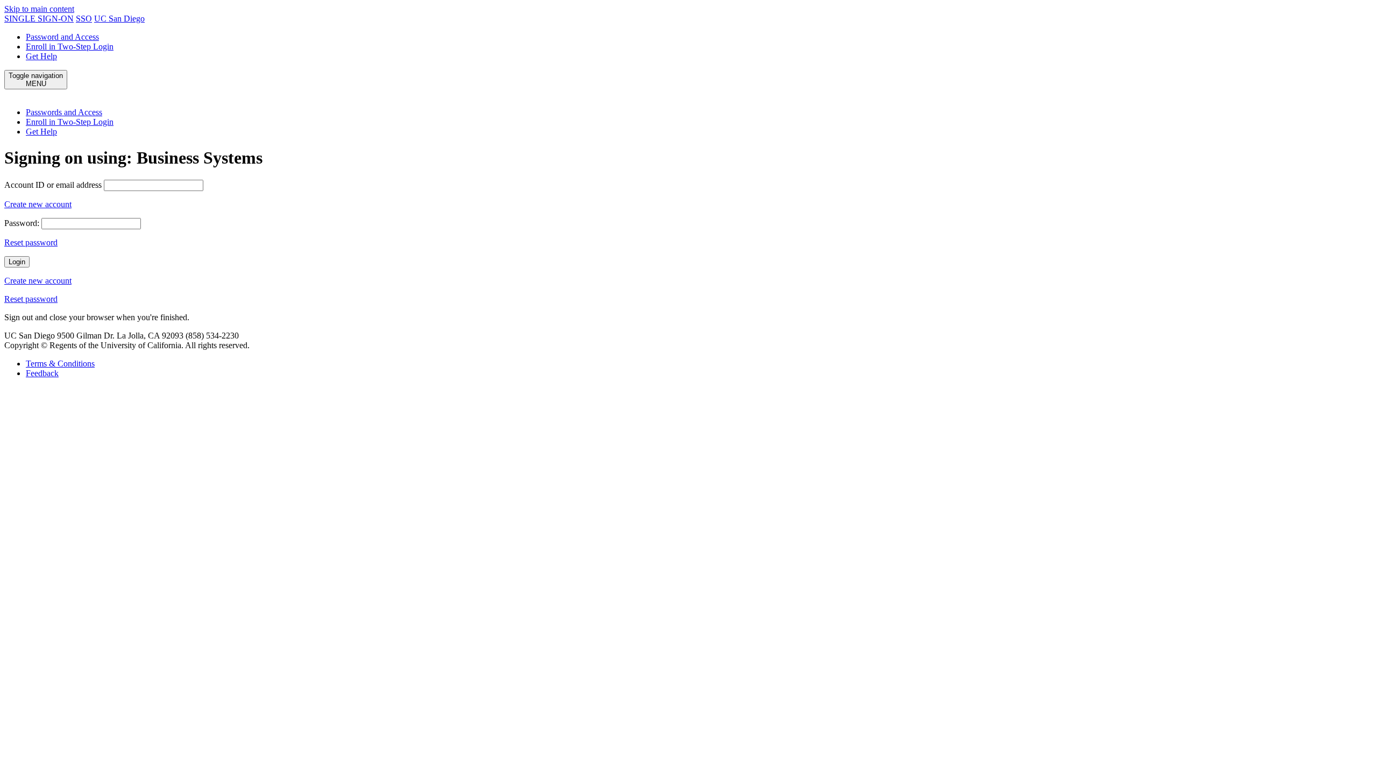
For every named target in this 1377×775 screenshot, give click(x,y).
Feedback (42, 373)
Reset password (31, 242)
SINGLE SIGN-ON (39, 18)
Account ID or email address (53, 184)
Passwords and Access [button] (64, 112)
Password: (21, 223)
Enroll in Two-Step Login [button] (69, 121)
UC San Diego (119, 18)
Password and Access (62, 36)
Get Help (41, 56)
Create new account (38, 204)
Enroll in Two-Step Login (69, 46)
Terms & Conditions (60, 363)
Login (17, 262)
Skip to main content (39, 8)
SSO (84, 18)
